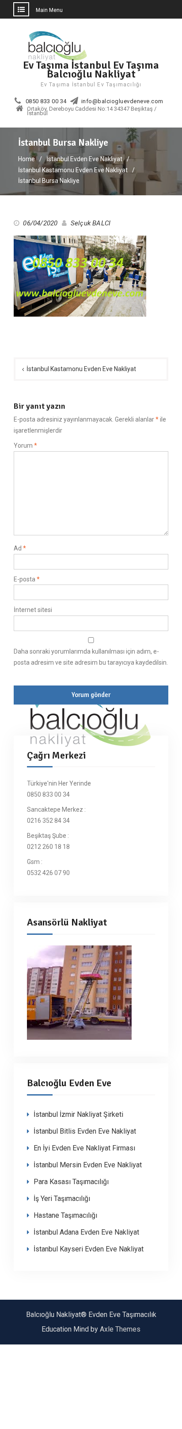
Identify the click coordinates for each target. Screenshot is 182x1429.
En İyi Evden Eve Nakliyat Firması (84, 1148)
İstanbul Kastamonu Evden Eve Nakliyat (81, 368)
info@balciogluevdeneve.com (122, 101)
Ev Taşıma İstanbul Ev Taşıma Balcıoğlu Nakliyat (91, 69)
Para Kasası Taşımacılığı (71, 1181)
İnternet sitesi (33, 609)
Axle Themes (120, 1329)
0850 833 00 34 (46, 101)
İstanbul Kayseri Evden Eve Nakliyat (89, 1249)
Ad (20, 548)
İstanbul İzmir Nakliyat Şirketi (78, 1114)
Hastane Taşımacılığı (65, 1215)
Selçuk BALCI (90, 223)
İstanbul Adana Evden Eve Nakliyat (86, 1232)
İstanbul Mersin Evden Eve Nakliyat (88, 1165)
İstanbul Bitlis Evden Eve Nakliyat (85, 1131)
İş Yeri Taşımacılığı (62, 1198)
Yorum (25, 445)
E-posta (27, 579)
